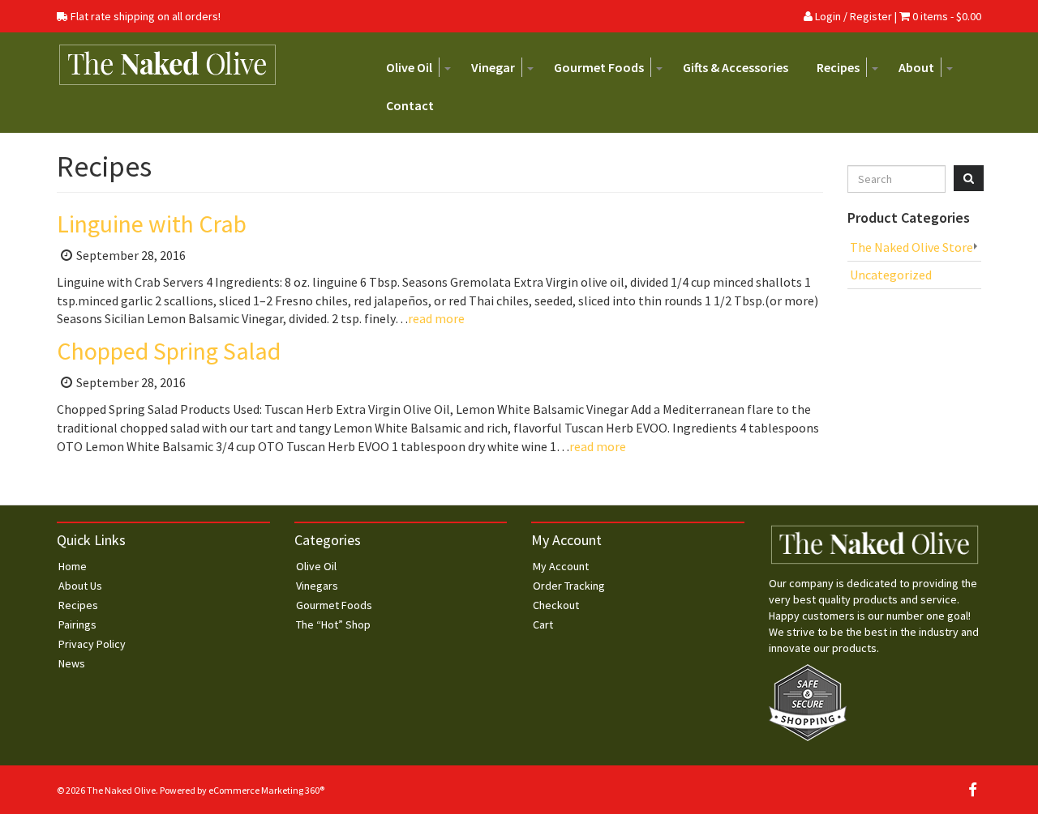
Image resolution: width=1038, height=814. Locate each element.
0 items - (946, 16)
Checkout (556, 605)
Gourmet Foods (599, 67)
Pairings (77, 624)
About (916, 67)
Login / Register (852, 16)
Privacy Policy (92, 644)
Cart (543, 624)
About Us (80, 585)
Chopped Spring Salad (169, 350)
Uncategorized (891, 274)
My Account (561, 566)
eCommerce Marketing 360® (266, 790)
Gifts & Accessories (735, 67)
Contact (410, 105)
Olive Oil (409, 67)
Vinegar (493, 67)
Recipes (838, 67)
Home (72, 566)
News (71, 663)
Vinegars (317, 585)
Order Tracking (569, 585)
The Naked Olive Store (911, 247)
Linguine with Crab (152, 223)
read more (436, 318)
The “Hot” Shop (333, 624)
